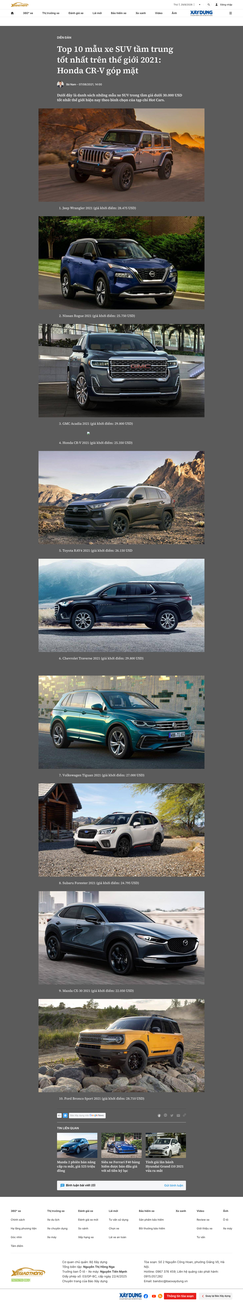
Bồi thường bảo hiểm (152, 1228)
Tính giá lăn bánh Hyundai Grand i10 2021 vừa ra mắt (165, 1166)
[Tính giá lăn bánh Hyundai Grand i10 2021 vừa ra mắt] (166, 1145)
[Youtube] (154, 1296)
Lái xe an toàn (117, 1237)
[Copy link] (184, 1115)
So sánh (83, 1228)
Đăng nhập (226, 4)
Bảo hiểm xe (118, 13)
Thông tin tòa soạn (180, 1296)
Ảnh (174, 13)
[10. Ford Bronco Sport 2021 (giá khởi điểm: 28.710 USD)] (121, 1045)
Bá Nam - (72, 84)
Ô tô (225, 1219)
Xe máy (51, 1237)
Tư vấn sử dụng (118, 1219)
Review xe (203, 1219)
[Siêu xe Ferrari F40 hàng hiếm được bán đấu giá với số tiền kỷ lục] (121, 1145)
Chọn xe (114, 1228)
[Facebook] (146, 1296)
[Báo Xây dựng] (201, 13)
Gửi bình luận (173, 1185)
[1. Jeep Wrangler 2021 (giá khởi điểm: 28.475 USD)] (121, 155)
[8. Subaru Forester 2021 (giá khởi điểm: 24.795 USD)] (121, 830)
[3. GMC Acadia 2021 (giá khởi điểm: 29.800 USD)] (121, 370)
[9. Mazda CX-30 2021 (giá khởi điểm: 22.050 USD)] (121, 937)
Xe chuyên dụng (57, 1228)
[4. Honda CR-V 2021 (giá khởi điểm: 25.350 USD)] (121, 434)
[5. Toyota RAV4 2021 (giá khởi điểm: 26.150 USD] (121, 497)
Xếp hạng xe (86, 1237)
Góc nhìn (16, 1237)
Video (158, 13)
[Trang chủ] (12, 13)
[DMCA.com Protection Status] (21, 1280)
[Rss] (160, 1296)
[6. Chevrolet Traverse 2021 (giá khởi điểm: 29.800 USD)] (121, 605)
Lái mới (97, 13)
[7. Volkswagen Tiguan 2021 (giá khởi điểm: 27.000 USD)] (121, 722)
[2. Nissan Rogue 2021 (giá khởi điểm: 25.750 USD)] (121, 262)
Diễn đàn (64, 37)
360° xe (28, 13)
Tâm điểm (17, 1246)
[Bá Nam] (60, 84)
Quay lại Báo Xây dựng (217, 1296)
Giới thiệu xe (204, 1228)
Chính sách (18, 1219)
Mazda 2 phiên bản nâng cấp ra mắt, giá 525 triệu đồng (76, 1166)
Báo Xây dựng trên (79, 1115)
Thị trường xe (51, 13)
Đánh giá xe (76, 13)
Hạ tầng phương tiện (24, 1228)
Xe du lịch (53, 1219)
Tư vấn (201, 1237)
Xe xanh (141, 13)
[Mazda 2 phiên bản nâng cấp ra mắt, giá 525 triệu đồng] (77, 1145)
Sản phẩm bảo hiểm (151, 1219)
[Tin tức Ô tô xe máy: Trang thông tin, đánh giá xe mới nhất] (20, 4)
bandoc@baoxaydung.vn (170, 1281)
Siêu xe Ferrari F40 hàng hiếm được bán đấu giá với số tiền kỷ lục (120, 1166)
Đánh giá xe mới (88, 1219)
